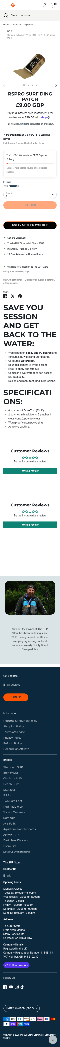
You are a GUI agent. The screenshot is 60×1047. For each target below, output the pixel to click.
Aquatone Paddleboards (19, 829)
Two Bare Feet (12, 801)
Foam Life (9, 846)
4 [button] (36, 85)
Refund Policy (12, 743)
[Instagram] (17, 987)
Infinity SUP (11, 772)
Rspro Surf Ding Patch (23, 24)
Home (6, 24)
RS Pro (7, 795)
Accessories (14, 186)
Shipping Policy (13, 726)
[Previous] (4, 85)
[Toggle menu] (5, 5)
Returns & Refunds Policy (20, 720)
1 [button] (24, 85)
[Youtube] (11, 987)
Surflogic (9, 817)
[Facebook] (5, 987)
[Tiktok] (22, 987)
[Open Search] (5, 15)
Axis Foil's (9, 823)
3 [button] (32, 85)
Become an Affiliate (16, 749)
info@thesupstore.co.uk (25, 875)
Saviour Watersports (16, 851)
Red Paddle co (13, 806)
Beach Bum (11, 784)
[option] (30, 64)
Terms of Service (14, 732)
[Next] (55, 85)
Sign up (16, 697)
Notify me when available (30, 225)
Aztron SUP (10, 834)
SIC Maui (9, 789)
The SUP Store (26, 1035)
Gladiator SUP (12, 778)
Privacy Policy (12, 737)
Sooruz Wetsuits (14, 812)
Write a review (30, 470)
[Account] (44, 3)
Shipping (24, 123)
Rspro (8, 182)
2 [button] (28, 85)
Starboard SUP (13, 767)
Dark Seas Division (15, 840)
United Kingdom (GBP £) (20, 1008)
